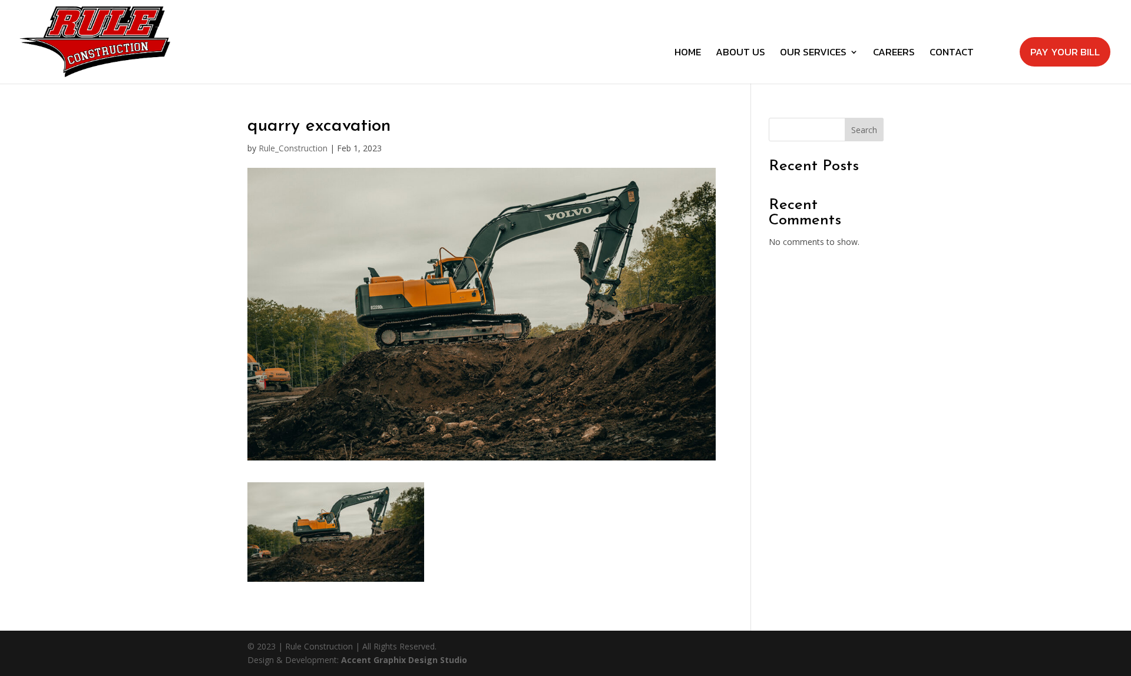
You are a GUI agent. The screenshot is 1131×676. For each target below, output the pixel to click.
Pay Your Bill (1065, 51)
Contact (952, 53)
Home (687, 53)
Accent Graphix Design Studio (404, 659)
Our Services (813, 53)
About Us (740, 53)
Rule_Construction (293, 148)
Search (864, 129)
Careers (894, 53)
